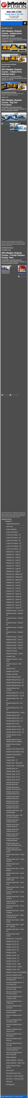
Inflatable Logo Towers (12, 671)
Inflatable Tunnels (11, 952)
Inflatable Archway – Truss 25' (14, 648)
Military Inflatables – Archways (14, 1060)
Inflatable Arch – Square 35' (13, 605)
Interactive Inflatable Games (14, 975)
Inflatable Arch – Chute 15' (13, 582)
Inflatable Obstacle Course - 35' (16, 108)
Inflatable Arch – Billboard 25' (14, 579)
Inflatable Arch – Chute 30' (13, 591)
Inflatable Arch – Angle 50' (13, 568)
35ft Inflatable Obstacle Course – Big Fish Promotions (11, 102)
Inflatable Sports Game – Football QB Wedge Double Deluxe (14, 849)
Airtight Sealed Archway (13, 523)
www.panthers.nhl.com (6, 519)
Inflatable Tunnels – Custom (14, 966)
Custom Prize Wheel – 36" (13, 540)
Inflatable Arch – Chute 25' (13, 588)
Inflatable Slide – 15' (12, 760)
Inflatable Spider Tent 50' (13, 779)
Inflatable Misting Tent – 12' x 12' (15, 693)
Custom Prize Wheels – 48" (13, 546)
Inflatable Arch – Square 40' (13, 607)
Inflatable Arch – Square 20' (13, 596)
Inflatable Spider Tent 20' (13, 771)
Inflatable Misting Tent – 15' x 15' (15, 695)
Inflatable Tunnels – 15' (12, 958)
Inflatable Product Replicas (13, 754)
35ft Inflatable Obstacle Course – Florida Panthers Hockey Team (13, 255)
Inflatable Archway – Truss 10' (14, 636)
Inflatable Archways (11, 650)
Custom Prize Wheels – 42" (13, 543)
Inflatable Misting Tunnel (13, 715)
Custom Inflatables (11, 529)
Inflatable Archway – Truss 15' (14, 642)
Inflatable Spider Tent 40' (13, 777)
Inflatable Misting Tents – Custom (15, 712)
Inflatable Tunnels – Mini (13, 969)
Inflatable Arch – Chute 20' (13, 585)
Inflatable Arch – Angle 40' (13, 565)
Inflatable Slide (10, 757)
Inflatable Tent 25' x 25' (12, 947)
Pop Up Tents (10, 1070)
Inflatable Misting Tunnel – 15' (14, 721)
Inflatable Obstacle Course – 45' (15, 732)
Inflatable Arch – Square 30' (13, 602)
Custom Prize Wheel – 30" (13, 537)
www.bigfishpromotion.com (7, 247)
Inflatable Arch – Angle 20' (13, 554)
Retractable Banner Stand (13, 1073)
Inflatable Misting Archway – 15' (15, 682)
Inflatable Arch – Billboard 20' (14, 577)
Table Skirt (9, 1081)
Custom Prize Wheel (12, 532)
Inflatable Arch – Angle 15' (13, 551)
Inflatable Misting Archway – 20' (15, 685)
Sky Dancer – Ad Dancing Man (14, 1076)
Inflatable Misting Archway (13, 677)
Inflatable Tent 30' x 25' (12, 950)
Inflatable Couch (10, 668)
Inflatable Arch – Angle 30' (13, 560)
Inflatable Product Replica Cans (15, 749)
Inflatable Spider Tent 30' (13, 774)
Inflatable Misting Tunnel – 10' (14, 718)
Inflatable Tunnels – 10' (12, 955)
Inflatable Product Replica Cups (15, 751)
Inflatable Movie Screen (12, 723)
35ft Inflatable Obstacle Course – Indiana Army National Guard (11, 33)
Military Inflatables (15, 39)
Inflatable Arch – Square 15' (13, 593)
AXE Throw (9, 526)
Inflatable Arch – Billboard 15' (14, 574)
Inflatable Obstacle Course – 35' (15, 729)
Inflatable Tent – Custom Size (14, 938)
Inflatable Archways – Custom (14, 653)
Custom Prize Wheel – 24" (13, 535)
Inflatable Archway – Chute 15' (14, 610)
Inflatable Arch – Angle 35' (13, 563)
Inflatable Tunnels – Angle (13, 964)
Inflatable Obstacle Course (13, 726)
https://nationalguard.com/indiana (8, 64)
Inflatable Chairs (10, 656)
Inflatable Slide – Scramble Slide (15, 765)
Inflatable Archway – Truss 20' (14, 645)
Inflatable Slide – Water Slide (14, 763)
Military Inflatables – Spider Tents (15, 1063)
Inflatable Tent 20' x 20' (12, 944)
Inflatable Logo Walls (12, 674)
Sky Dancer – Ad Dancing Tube (15, 1078)
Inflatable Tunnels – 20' (12, 961)
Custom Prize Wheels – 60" (13, 549)
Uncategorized (10, 1084)
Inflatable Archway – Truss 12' (14, 639)
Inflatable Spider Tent (12, 768)
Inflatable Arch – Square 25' (13, 599)
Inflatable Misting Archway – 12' (15, 679)
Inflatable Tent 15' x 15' (12, 941)
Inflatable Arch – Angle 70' (13, 571)
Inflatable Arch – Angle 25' (13, 557)
